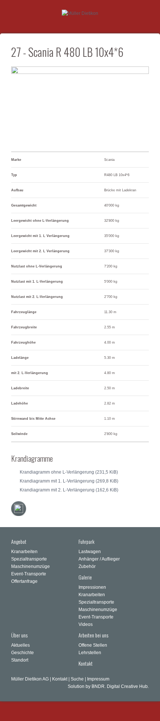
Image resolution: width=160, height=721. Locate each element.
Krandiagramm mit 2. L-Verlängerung (69, 490)
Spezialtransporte (29, 559)
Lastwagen (90, 551)
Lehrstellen (90, 652)
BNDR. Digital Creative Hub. (120, 686)
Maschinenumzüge (30, 566)
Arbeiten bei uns (93, 635)
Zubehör (87, 566)
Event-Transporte (28, 574)
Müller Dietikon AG (30, 679)
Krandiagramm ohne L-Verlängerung (69, 472)
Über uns (19, 635)
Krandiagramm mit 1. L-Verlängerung (69, 481)
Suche (77, 679)
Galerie (85, 577)
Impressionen (92, 587)
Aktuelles (20, 645)
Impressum (98, 679)
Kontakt (86, 663)
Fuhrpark (87, 541)
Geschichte (22, 652)
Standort (19, 660)
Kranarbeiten (24, 551)
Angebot (18, 541)
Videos (86, 624)
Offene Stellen (93, 645)
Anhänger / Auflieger (99, 559)
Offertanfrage (24, 581)
